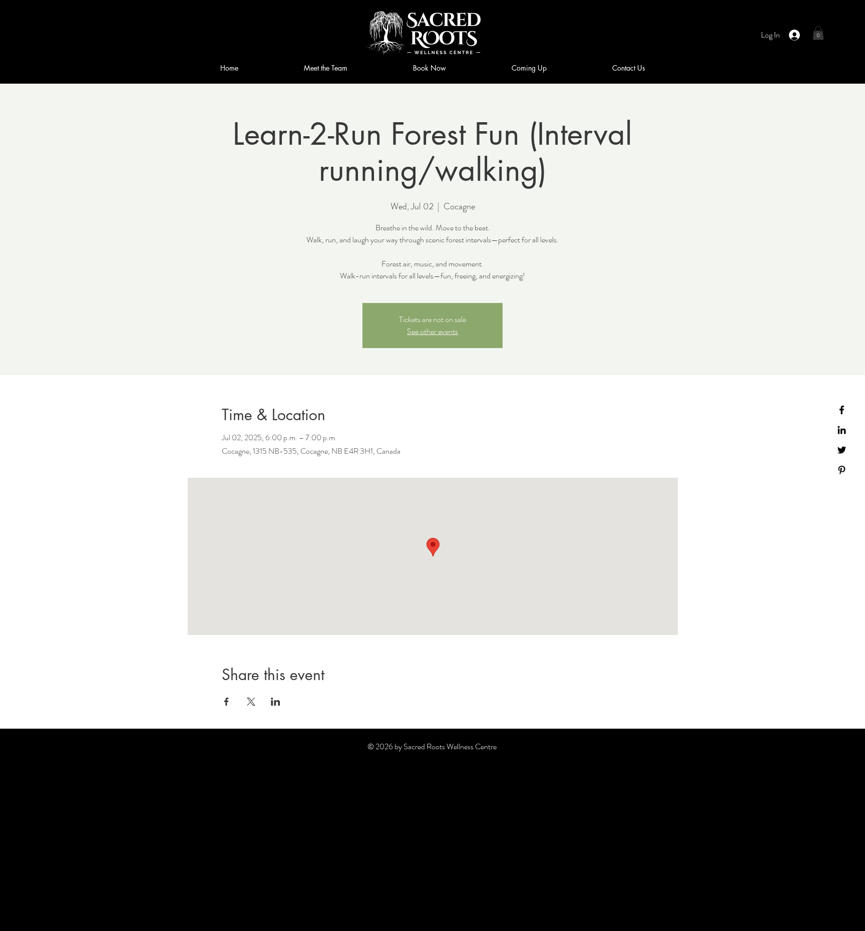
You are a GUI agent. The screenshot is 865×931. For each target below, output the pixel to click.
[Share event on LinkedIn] (275, 702)
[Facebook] (841, 410)
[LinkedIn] (841, 430)
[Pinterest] (841, 470)
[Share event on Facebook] (226, 702)
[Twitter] (841, 450)
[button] (818, 33)
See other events (432, 331)
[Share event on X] (251, 702)
